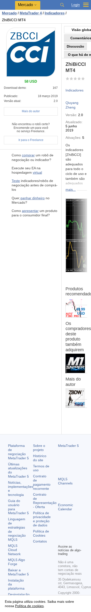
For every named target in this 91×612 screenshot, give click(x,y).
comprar (28, 155)
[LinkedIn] (69, 540)
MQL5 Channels (65, 481)
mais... (71, 189)
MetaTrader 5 (68, 446)
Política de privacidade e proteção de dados (42, 519)
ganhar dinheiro (32, 198)
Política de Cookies (41, 533)
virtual (37, 172)
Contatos (40, 541)
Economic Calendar (65, 507)
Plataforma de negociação (18, 452)
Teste (16, 181)
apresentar (30, 211)
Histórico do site (39, 458)
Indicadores (74, 90)
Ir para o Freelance (30, 140)
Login (75, 5)
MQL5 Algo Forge (16, 562)
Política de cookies (29, 606)
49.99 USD (80, 311)
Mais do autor (31, 111)
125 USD (77, 369)
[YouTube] (61, 540)
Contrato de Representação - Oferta (45, 500)
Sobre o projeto (39, 448)
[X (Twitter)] (76, 532)
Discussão (75, 46)
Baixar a (18, 572)
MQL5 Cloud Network (14, 550)
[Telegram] (69, 532)
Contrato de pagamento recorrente (41, 482)
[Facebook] (61, 532)
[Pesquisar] (62, 5)
